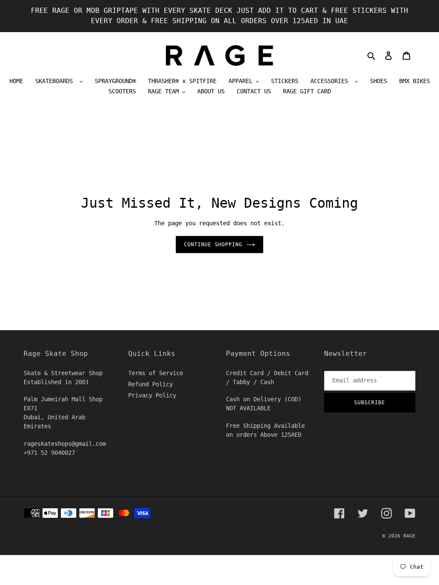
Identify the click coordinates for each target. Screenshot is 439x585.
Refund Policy (150, 384)
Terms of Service (155, 373)
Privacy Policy (152, 395)
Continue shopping (213, 245)
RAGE (409, 536)
